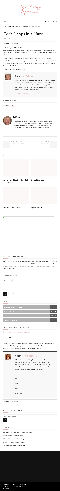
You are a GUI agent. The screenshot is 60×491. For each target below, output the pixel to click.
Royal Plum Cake (37, 180)
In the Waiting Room (20, 442)
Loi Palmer (7, 38)
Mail (19, 93)
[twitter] (11, 280)
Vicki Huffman (7, 435)
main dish (6, 105)
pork (13, 105)
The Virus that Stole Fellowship (23, 432)
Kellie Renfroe (29, 355)
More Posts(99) (24, 93)
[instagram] (7, 280)
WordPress (6, 488)
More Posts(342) (18, 393)
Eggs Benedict (36, 208)
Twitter (16, 383)
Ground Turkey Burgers (12, 208)
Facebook (17, 388)
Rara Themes (14, 486)
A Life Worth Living (18, 435)
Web (16, 378)
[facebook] (4, 280)
